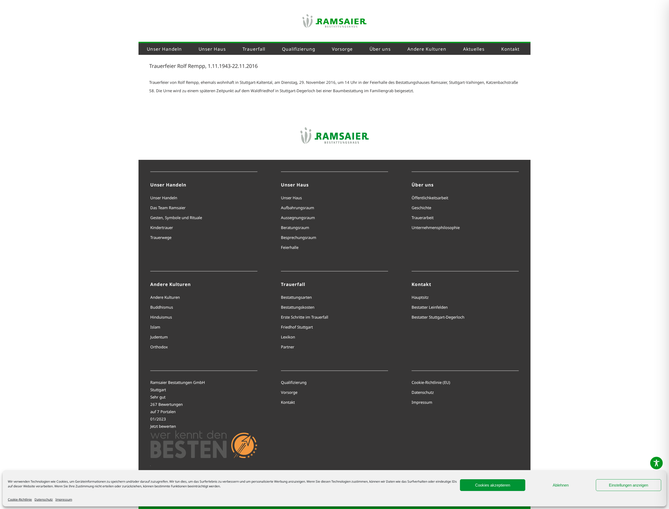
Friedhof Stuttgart (297, 327)
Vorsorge (289, 392)
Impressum (63, 499)
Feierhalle (289, 247)
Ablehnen (561, 485)
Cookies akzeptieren (492, 485)
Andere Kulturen (165, 297)
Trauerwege (160, 237)
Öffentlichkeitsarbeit (430, 197)
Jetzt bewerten (163, 426)
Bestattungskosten (297, 307)
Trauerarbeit (423, 217)
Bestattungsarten (296, 297)
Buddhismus (161, 307)
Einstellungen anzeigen (628, 485)
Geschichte (421, 207)
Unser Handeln (163, 197)
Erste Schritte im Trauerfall (304, 317)
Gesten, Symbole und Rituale (176, 217)
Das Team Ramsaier (168, 207)
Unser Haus (291, 197)
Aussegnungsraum (298, 217)
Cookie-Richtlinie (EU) (431, 382)
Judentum (159, 337)
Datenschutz (43, 499)
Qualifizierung (294, 382)
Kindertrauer (161, 227)
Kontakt (288, 402)
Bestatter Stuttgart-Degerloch (438, 317)
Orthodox (159, 346)
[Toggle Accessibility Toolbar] (656, 463)
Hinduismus (161, 317)
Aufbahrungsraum (297, 207)
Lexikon (288, 337)
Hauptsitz (420, 297)
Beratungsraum (295, 227)
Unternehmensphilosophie (436, 227)
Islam (155, 327)
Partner (287, 346)
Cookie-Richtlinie (20, 499)
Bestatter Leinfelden (430, 307)
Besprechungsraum (298, 237)
